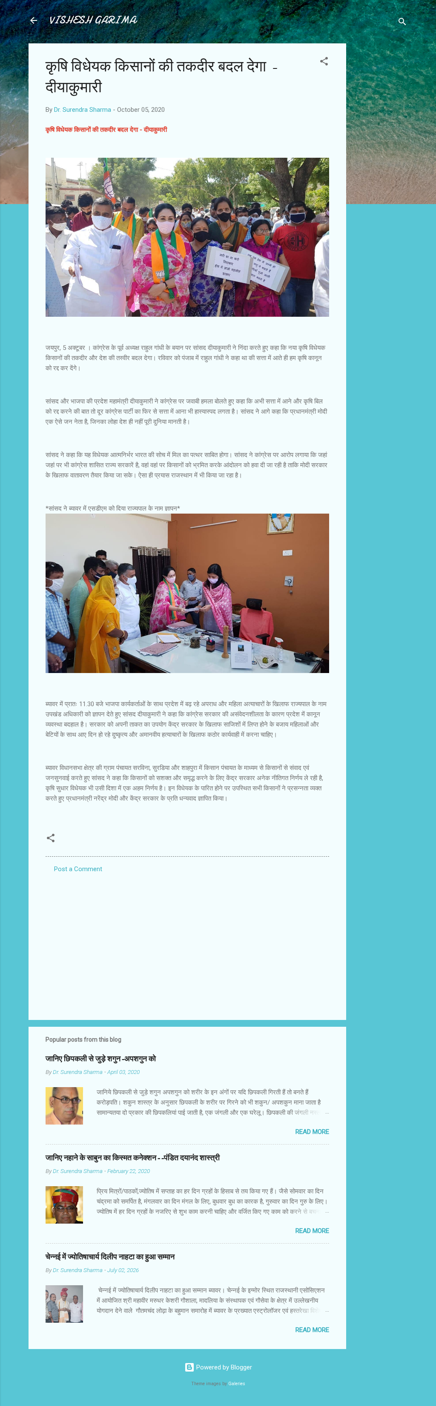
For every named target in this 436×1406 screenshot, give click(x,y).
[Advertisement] (380, 170)
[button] (324, 62)
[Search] (402, 23)
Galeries (236, 1383)
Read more (312, 1132)
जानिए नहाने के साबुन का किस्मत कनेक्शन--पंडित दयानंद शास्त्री (133, 1158)
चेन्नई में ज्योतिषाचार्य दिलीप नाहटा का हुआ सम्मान (110, 1257)
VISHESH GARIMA (92, 20)
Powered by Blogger (223, 1367)
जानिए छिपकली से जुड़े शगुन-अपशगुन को (101, 1059)
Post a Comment (78, 869)
